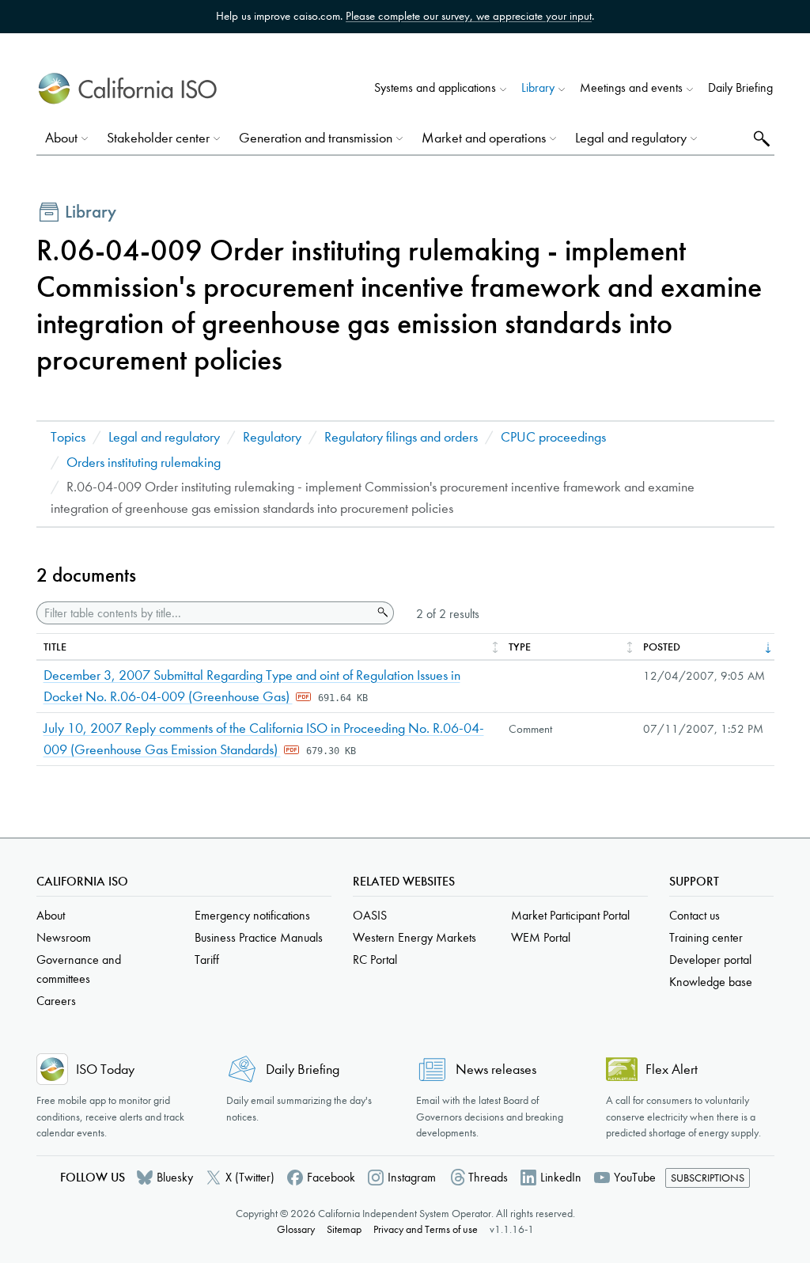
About (50, 915)
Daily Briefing (740, 87)
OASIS (370, 915)
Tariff (207, 959)
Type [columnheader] (520, 647)
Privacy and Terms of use (425, 1229)
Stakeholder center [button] (158, 138)
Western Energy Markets (414, 937)
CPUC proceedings (553, 437)
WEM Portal (540, 937)
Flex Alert (671, 1069)
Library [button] (538, 87)
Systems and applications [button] (435, 87)
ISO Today (105, 1069)
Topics (68, 437)
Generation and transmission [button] (315, 138)
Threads (488, 1177)
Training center (706, 937)
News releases (496, 1069)
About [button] (61, 138)
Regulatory (272, 437)
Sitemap (344, 1229)
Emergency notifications (252, 915)
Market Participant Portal (570, 915)
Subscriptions (707, 1178)
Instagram (412, 1177)
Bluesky (175, 1177)
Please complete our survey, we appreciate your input (469, 16)
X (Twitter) (249, 1177)
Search (759, 138)
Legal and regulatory (164, 437)
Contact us (694, 915)
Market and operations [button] (484, 138)
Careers (56, 1000)
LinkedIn (560, 1177)
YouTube (635, 1177)
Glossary (296, 1229)
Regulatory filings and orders (401, 437)
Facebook (331, 1177)
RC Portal (375, 959)
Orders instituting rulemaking (143, 462)
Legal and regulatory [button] (631, 138)
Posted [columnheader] (661, 647)
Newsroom (63, 937)
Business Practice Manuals (259, 937)
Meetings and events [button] (631, 87)
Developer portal (710, 959)
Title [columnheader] (55, 647)
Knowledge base (710, 981)
